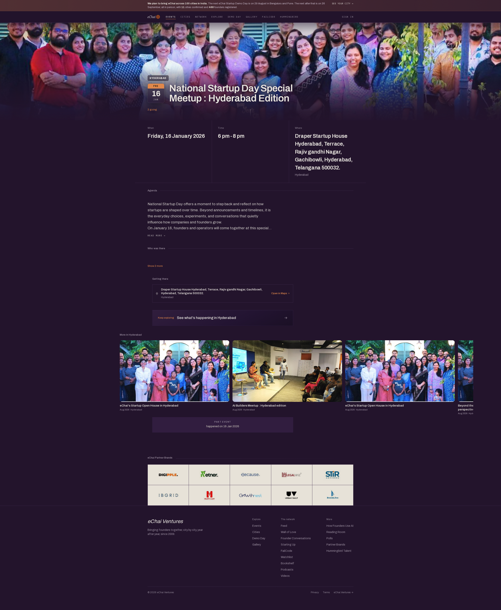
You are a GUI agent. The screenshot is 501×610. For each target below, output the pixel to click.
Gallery (251, 16)
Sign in (347, 16)
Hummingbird (289, 16)
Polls (329, 538)
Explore (217, 16)
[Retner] (209, 475)
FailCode (268, 16)
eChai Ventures (165, 521)
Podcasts (287, 569)
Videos (285, 575)
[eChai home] (154, 17)
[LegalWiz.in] (291, 475)
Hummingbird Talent (338, 550)
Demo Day (234, 16)
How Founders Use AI (339, 525)
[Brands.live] (332, 495)
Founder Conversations (296, 538)
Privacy (315, 592)
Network (201, 16)
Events (171, 16)
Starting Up (288, 544)
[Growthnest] (250, 495)
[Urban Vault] (291, 495)
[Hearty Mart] (209, 495)
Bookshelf (287, 563)
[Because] (250, 475)
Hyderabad (158, 78)
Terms (326, 592)
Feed (284, 525)
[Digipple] (168, 475)
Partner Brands (335, 544)
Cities (185, 16)
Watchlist (287, 557)
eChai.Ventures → (343, 592)
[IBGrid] (168, 495)
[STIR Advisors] (332, 475)
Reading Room (335, 532)
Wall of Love (288, 532)
